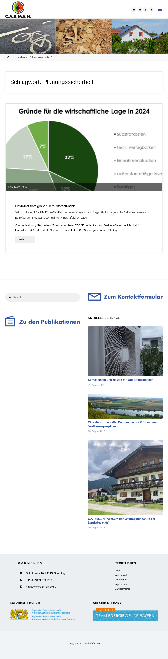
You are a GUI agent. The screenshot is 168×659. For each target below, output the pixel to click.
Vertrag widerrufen (124, 575)
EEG (77, 225)
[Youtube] (145, 9)
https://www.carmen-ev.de (41, 586)
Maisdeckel (41, 230)
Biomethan (44, 225)
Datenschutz (121, 579)
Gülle (117, 225)
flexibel (108, 225)
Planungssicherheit (95, 230)
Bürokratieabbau (63, 225)
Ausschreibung (27, 225)
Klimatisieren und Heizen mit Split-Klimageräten (120, 379)
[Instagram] (133, 9)
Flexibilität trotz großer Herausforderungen (45, 206)
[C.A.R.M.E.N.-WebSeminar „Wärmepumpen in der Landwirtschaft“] (125, 477)
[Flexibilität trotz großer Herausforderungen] (84, 164)
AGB (117, 570)
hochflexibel (130, 225)
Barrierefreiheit (122, 588)
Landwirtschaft (23, 230)
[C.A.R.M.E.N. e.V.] (18, 9)
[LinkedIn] (139, 9)
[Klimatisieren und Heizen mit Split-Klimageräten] (125, 351)
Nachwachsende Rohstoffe (66, 230)
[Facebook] (151, 9)
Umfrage (114, 230)
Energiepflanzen (92, 225)
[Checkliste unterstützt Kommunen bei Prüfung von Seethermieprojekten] (125, 406)
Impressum (121, 584)
